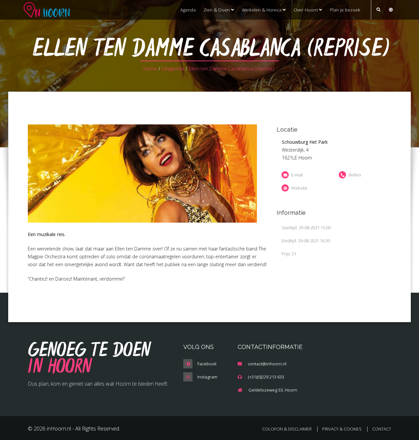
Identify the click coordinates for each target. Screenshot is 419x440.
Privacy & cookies (342, 429)
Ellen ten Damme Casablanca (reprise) (231, 68)
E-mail (297, 175)
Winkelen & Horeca (262, 10)
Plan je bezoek (345, 10)
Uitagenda (173, 68)
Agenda (188, 10)
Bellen (355, 175)
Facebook (207, 364)
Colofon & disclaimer (287, 429)
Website (299, 188)
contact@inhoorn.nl (267, 364)
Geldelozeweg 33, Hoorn (272, 390)
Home (150, 68)
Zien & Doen (217, 10)
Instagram (207, 377)
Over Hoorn (306, 10)
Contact (381, 429)
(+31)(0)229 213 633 (266, 377)
